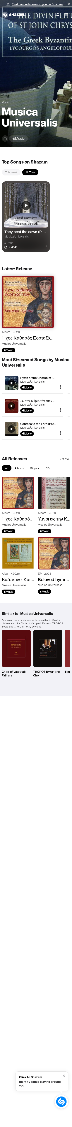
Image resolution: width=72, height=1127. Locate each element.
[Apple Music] (8, 350)
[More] (60, 387)
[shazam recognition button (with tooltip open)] (61, 1101)
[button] (69, 4)
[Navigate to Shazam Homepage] (13, 15)
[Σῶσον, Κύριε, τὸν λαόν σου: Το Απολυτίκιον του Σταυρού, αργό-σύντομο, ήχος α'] (32, 405)
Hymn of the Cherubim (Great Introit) (45, 378)
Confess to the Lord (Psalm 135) (42, 424)
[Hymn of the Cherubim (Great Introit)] (32, 382)
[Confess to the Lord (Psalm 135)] (32, 428)
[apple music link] (18, 138)
